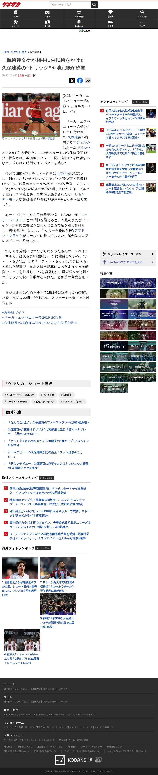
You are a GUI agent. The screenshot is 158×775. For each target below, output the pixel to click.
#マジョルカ (47, 394)
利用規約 (72, 747)
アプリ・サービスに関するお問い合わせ (83, 751)
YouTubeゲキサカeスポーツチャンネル (52, 714)
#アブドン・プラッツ (72, 401)
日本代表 (63, 173)
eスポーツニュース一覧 (81, 727)
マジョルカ (81, 142)
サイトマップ (56, 747)
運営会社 (41, 747)
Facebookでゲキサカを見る (125, 262)
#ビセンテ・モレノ (44, 401)
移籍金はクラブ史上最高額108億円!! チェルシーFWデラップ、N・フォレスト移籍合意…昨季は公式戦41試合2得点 (47, 502)
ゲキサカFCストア (13, 740)
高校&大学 (36, 689)
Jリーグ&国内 (21, 689)
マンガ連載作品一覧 (39, 727)
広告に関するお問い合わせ (16, 751)
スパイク (63, 689)
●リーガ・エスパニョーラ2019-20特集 (32, 317)
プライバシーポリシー (91, 747)
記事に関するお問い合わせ (47, 751)
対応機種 (8, 747)
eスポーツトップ (60, 727)
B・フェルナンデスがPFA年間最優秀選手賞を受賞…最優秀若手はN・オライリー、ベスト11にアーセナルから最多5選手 (50, 536)
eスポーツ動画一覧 (104, 727)
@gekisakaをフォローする (124, 254)
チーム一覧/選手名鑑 (78, 740)
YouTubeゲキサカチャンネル (17, 714)
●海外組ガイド (13, 312)
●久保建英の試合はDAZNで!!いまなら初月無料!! (39, 323)
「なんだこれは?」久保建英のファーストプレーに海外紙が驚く (49, 422)
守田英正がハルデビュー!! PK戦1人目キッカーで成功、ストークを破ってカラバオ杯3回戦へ (50, 513)
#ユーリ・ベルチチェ (16, 401)
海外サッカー (49, 689)
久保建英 (50, 138)
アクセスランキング (33, 740)
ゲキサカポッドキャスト (85, 714)
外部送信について (115, 747)
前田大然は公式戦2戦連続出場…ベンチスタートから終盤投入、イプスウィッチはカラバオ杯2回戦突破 (48, 490)
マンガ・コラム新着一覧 (15, 727)
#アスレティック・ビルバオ (19, 394)
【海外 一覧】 (24, 75)
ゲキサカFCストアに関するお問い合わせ (126, 751)
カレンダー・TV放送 (56, 740)
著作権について (24, 747)
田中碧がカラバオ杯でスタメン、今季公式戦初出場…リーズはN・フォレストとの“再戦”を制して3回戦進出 (50, 524)
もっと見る (47, 478)
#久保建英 (66, 394)
